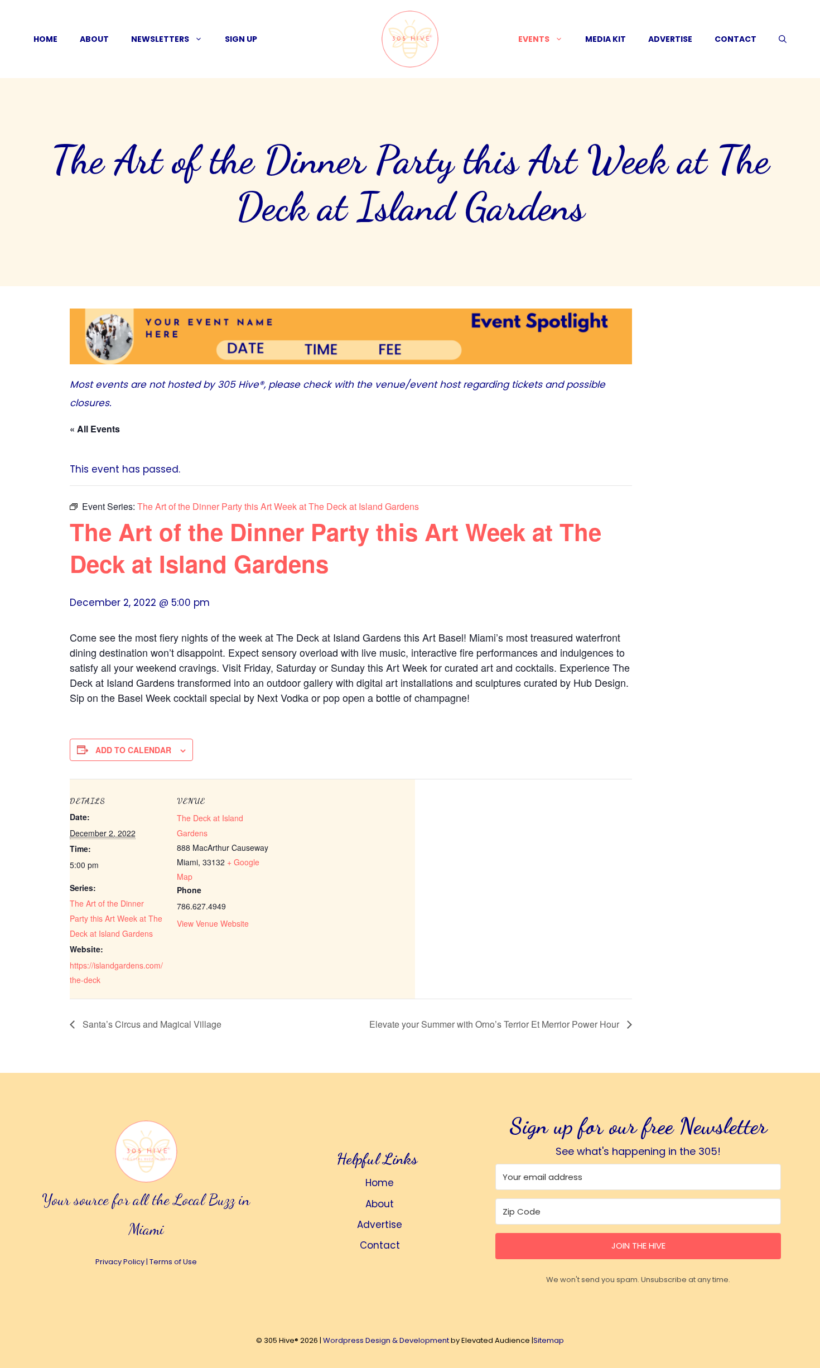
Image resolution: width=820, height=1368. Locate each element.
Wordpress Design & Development (386, 1340)
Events (533, 39)
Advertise (670, 39)
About (94, 39)
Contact (735, 39)
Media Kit (605, 39)
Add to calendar (133, 749)
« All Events (95, 428)
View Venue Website (213, 923)
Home (45, 39)
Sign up (241, 39)
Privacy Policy (119, 1261)
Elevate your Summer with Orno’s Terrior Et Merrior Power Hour (495, 1024)
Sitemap (548, 1340)
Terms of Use (173, 1261)
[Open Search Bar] (783, 39)
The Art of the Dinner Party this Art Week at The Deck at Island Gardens (116, 918)
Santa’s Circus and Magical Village (150, 1024)
